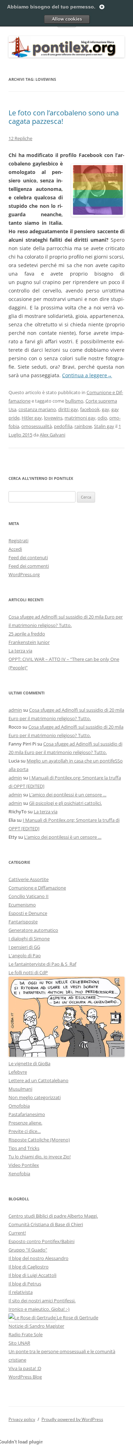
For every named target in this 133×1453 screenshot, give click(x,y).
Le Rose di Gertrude (77, 1317)
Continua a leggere (87, 375)
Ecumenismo (22, 905)
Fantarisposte (23, 921)
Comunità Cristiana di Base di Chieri (46, 1224)
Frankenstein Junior (29, 642)
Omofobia (19, 1106)
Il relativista (21, 1292)
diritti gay (68, 409)
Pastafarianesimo (27, 1114)
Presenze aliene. (25, 1123)
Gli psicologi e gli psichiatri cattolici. (65, 803)
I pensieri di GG (24, 947)
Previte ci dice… (25, 1131)
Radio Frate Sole (26, 1334)
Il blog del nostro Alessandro (38, 1258)
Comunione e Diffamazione (37, 888)
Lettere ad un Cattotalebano (38, 1080)
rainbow (83, 426)
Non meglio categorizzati (35, 1097)
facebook (90, 409)
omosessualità (36, 426)
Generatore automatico (33, 930)
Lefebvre (18, 1072)
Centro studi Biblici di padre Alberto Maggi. (53, 1216)
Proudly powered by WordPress (72, 1419)
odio (102, 418)
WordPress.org (24, 574)
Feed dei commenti (29, 566)
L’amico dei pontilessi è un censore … (67, 794)
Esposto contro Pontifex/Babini (41, 1241)
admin (15, 710)
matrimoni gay (80, 418)
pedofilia (63, 426)
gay (105, 409)
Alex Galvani (52, 435)
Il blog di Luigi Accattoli (32, 1275)
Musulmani (20, 1089)
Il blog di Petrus (25, 1283)
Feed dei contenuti (28, 557)
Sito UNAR (19, 1343)
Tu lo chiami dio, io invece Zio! (40, 1156)
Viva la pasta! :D (25, 1368)
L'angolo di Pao (25, 955)
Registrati (18, 540)
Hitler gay (32, 418)
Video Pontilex (24, 1165)
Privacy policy (22, 1419)
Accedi (15, 549)
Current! (17, 1233)
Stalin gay (104, 426)
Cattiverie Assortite (29, 879)
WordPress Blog (25, 1377)
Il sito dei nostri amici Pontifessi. (42, 1300)
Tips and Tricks (24, 1148)
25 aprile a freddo (27, 634)
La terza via (20, 650)
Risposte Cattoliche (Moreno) (39, 1140)
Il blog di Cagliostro (29, 1267)
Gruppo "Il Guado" (28, 1250)
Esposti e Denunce (28, 913)
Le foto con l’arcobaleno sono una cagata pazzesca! (64, 117)
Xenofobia (19, 1173)
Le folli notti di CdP (28, 972)
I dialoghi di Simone (29, 938)
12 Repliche (20, 138)
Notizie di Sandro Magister (36, 1326)
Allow (66, 19)
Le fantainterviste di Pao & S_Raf (42, 964)
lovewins (53, 418)
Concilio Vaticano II (29, 896)
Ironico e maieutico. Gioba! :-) (39, 1309)
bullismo (74, 401)
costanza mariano (37, 409)
